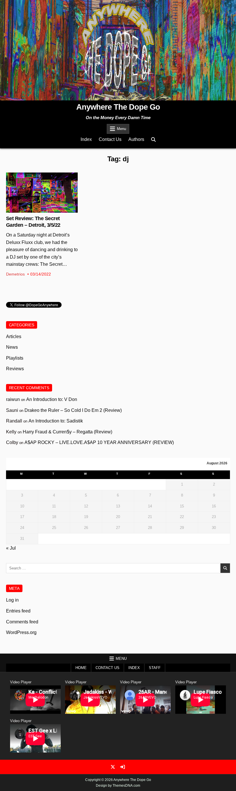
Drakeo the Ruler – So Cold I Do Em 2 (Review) (73, 410)
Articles (41, 191)
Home (81, 668)
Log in (12, 600)
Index (86, 139)
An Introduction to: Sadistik (55, 420)
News (12, 347)
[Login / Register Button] (123, 767)
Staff (155, 668)
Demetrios (15, 274)
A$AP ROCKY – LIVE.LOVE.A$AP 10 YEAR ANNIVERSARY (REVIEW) (99, 442)
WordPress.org (21, 632)
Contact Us (110, 139)
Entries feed (18, 610)
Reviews (15, 368)
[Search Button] (153, 140)
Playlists (14, 358)
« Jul (11, 548)
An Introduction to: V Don (51, 399)
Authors (136, 139)
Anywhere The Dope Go (118, 107)
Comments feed (22, 621)
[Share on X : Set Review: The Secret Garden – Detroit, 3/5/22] (37, 209)
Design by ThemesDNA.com (118, 786)
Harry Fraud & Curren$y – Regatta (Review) (67, 431)
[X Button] (113, 767)
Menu (121, 129)
